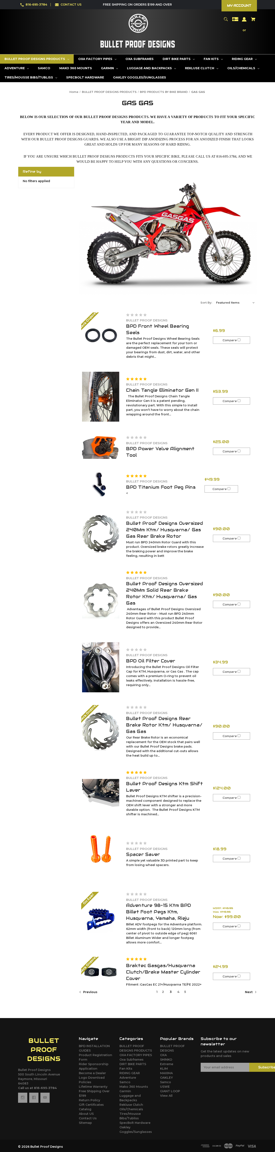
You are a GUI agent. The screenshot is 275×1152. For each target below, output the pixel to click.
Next (249, 992)
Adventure (127, 1078)
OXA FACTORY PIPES (135, 1055)
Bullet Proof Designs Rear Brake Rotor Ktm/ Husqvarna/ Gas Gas (164, 725)
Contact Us (88, 1118)
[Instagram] (22, 1098)
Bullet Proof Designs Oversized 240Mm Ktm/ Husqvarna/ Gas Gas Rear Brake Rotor (164, 530)
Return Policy (89, 1100)
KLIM (164, 1069)
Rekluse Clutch (131, 1105)
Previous (89, 992)
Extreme (166, 1064)
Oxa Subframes (131, 1059)
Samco (124, 1082)
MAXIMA (166, 1073)
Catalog (85, 1109)
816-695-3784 (36, 4)
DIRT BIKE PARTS (132, 1064)
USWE (165, 1087)
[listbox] (235, 302)
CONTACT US (71, 4)
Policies (85, 1082)
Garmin (125, 1091)
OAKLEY (166, 1078)
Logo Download (92, 1078)
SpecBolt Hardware (134, 1123)
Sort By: (206, 302)
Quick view (100, 335)
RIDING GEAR (129, 1073)
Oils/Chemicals (131, 1109)
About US (86, 1114)
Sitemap (85, 1123)
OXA (163, 1055)
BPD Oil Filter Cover (150, 661)
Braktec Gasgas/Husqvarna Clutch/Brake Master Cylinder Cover (163, 972)
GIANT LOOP (170, 1091)
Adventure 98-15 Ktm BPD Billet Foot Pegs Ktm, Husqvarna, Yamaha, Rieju (158, 912)
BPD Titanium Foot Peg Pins (161, 487)
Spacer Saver (143, 854)
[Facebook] (34, 1098)
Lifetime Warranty (93, 1087)
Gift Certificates (91, 1105)
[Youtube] (45, 1098)
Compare (230, 340)
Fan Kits (125, 1069)
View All (166, 1096)
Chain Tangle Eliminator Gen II (162, 390)
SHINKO (166, 1059)
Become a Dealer (92, 1073)
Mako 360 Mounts (133, 1087)
